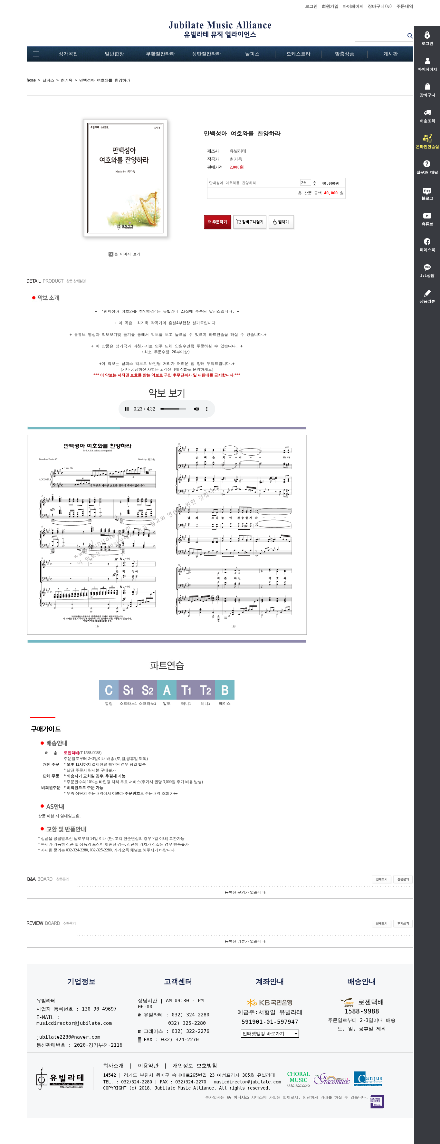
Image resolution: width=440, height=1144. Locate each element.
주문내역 (405, 6)
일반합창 (114, 54)
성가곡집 (68, 54)
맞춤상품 (344, 54)
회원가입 (330, 6)
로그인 (311, 6)
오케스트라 (298, 54)
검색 (410, 36)
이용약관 (148, 1066)
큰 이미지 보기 (127, 254)
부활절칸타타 (160, 54)
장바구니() (380, 6)
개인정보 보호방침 (195, 1066)
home (31, 80)
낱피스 (252, 54)
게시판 (390, 54)
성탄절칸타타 (206, 54)
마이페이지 (353, 6)
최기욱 (66, 80)
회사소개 (113, 1066)
